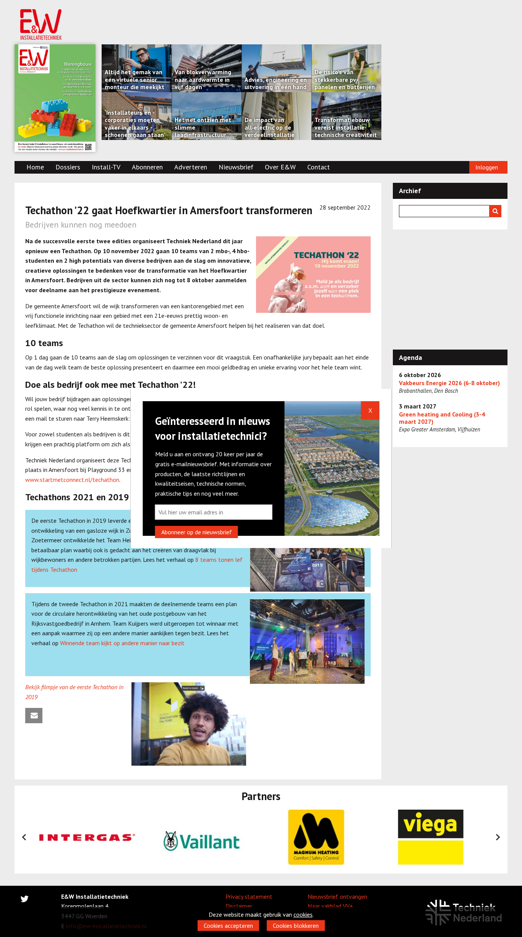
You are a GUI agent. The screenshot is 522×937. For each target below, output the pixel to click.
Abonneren (147, 167)
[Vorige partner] (24, 837)
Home (35, 167)
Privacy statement (248, 896)
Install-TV (106, 167)
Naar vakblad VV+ (330, 906)
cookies (303, 914)
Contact (318, 167)
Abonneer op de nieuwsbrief (196, 532)
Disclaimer (238, 906)
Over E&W (280, 167)
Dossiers (67, 167)
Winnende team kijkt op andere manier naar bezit (122, 643)
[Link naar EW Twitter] (24, 900)
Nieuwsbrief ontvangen (337, 896)
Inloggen (486, 167)
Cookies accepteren (228, 925)
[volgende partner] (497, 837)
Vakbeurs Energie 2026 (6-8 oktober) (449, 383)
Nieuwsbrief (236, 167)
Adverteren (190, 167)
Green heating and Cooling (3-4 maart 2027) (442, 418)
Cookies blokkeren (296, 925)
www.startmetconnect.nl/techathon (72, 479)
